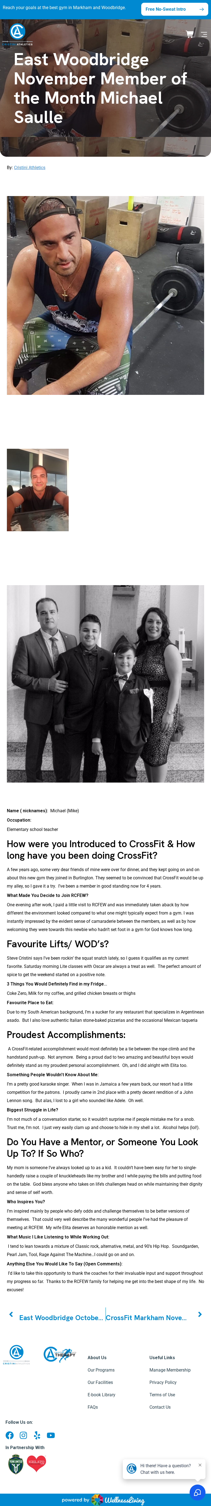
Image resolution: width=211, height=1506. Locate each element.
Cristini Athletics (29, 167)
